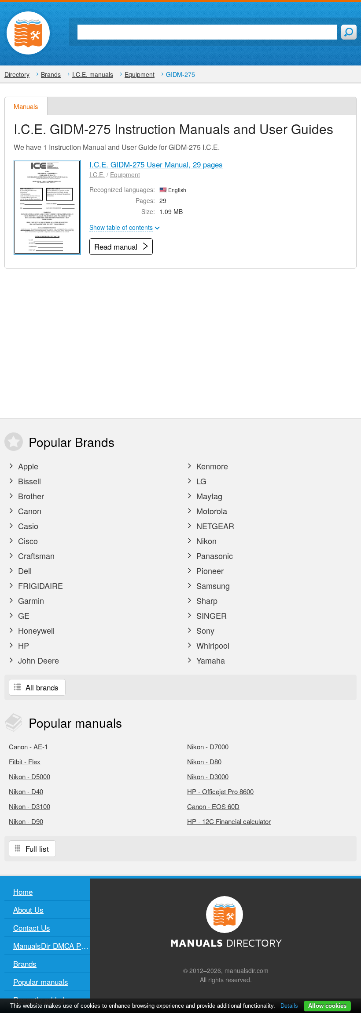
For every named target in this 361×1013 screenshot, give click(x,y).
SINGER (210, 615)
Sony (204, 630)
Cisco (27, 540)
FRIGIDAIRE (39, 585)
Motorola (210, 510)
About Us (28, 909)
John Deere (37, 660)
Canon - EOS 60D (213, 806)
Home (23, 891)
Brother (30, 495)
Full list (36, 848)
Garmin (30, 600)
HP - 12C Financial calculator (229, 821)
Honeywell (35, 630)
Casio (27, 525)
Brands (25, 963)
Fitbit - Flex (25, 761)
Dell (24, 570)
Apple (27, 466)
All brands (41, 687)
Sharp (205, 600)
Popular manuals (40, 981)
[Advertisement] (180, 343)
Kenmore (211, 466)
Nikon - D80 (204, 761)
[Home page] (28, 33)
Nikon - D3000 (207, 776)
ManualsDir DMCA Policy (51, 945)
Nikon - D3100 (29, 806)
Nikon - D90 (26, 821)
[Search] (349, 32)
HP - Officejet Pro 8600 (220, 791)
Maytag (208, 495)
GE (22, 615)
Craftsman (35, 555)
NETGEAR (214, 525)
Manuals (26, 106)
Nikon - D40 (26, 791)
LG (200, 481)
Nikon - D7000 (207, 746)
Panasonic (213, 555)
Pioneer (209, 570)
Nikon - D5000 (29, 776)
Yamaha (209, 660)
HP (22, 645)
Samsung (212, 585)
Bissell (28, 481)
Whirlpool (211, 645)
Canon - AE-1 (28, 746)
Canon (28, 510)
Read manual (117, 246)
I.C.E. (97, 174)
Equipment (125, 174)
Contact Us (31, 927)
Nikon (205, 540)
